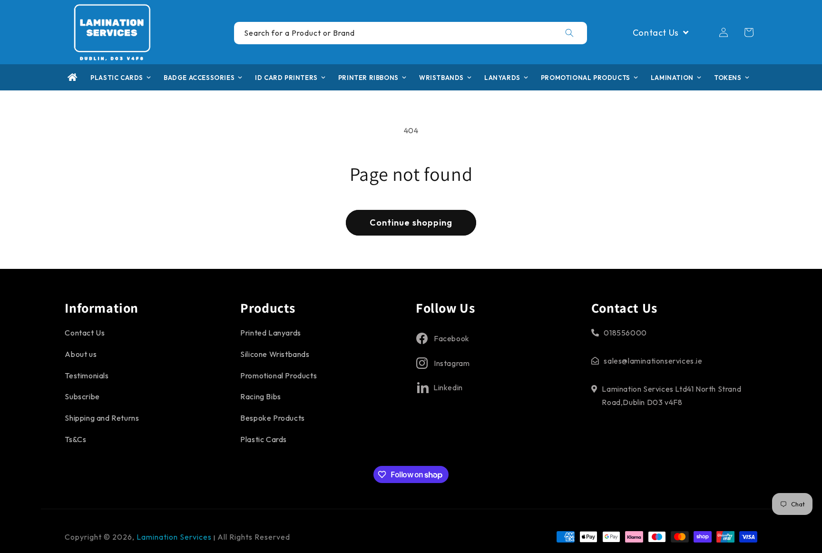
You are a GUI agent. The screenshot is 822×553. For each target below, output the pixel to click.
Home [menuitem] (72, 77)
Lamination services (175, 537)
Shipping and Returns (102, 418)
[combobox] (410, 33)
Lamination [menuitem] (672, 77)
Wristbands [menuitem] (441, 77)
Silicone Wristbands (274, 354)
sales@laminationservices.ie (653, 360)
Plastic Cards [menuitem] (116, 77)
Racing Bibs (260, 396)
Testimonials (86, 375)
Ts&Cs (75, 439)
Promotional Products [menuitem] (585, 77)
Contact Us (85, 332)
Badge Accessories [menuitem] (199, 77)
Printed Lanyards (270, 332)
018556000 (625, 332)
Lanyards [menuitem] (502, 77)
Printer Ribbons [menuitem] (368, 77)
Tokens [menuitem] (728, 77)
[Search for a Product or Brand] (569, 32)
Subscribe (82, 396)
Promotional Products (278, 375)
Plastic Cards (263, 439)
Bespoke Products (272, 418)
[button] (748, 32)
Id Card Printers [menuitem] (286, 77)
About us (81, 354)
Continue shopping (411, 222)
